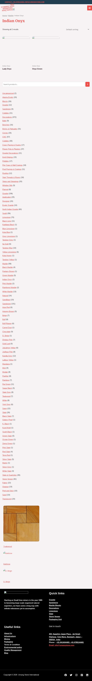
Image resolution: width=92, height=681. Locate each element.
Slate (51, 614)
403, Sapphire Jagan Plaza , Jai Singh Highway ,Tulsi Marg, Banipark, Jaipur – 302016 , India (65, 637)
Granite (52, 600)
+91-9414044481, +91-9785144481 (70, 642)
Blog (6, 653)
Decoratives (54, 608)
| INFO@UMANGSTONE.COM (34, 2)
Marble (10, 15)
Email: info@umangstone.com (61, 645)
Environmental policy (13, 647)
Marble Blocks (55, 605)
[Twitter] (71, 675)
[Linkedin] (87, 675)
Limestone (53, 611)
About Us (8, 633)
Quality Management (12, 650)
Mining (7, 639)
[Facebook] (65, 675)
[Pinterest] (82, 675)
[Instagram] (76, 675)
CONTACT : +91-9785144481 (14, 2)
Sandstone (53, 603)
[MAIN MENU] (89, 7)
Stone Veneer (54, 617)
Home (4, 15)
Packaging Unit (55, 619)
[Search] (87, 84)
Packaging (8, 642)
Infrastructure (10, 636)
